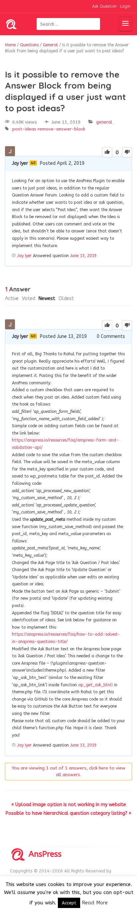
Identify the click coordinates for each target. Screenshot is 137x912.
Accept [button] (69, 902)
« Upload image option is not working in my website (68, 804)
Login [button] (125, 6)
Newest (47, 298)
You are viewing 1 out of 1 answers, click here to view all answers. (68, 771)
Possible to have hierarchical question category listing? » (68, 813)
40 (33, 163)
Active (12, 298)
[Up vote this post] (107, 152)
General (104, 122)
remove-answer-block (61, 129)
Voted (28, 298)
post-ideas (24, 129)
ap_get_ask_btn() (95, 685)
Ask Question (104, 6)
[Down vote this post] (127, 152)
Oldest (66, 298)
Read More (95, 903)
